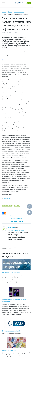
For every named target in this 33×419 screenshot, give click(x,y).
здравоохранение (7, 205)
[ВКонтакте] (3, 213)
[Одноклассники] (5, 213)
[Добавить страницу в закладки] (29, 212)
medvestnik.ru (7, 198)
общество (16, 205)
